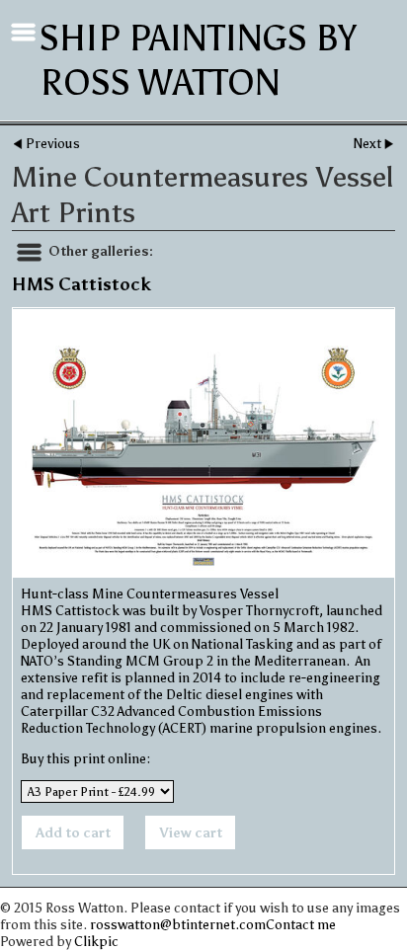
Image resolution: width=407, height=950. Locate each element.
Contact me (301, 924)
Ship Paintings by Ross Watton (198, 60)
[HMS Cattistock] (203, 444)
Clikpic (96, 941)
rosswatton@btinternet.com (178, 924)
